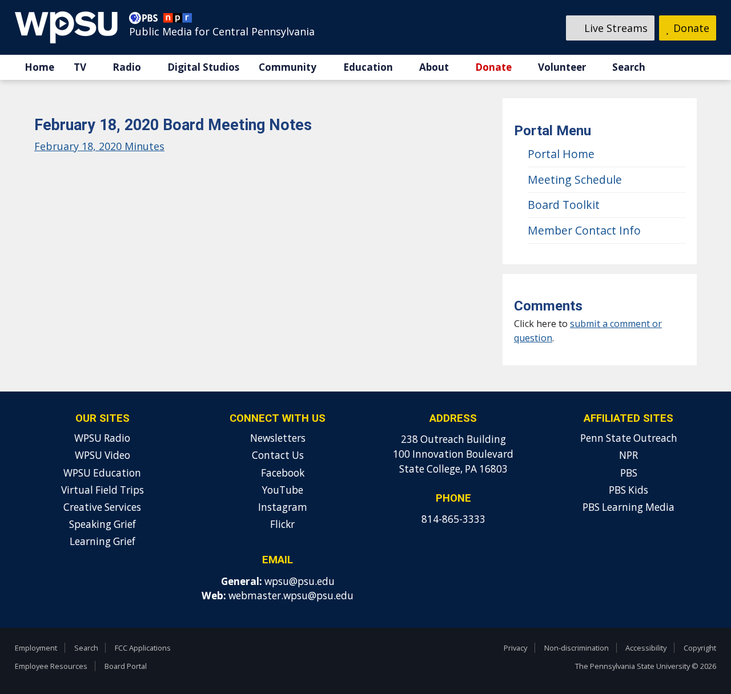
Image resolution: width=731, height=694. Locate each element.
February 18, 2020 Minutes (99, 146)
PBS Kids (628, 490)
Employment (36, 648)
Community (287, 67)
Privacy (515, 648)
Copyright (700, 648)
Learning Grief (102, 541)
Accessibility (645, 648)
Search (628, 67)
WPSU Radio (102, 438)
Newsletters (278, 438)
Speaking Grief (102, 524)
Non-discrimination (576, 648)
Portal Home (561, 154)
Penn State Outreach (628, 438)
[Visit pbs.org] (146, 20)
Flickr (281, 524)
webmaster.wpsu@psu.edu (291, 595)
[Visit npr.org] (177, 20)
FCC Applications (143, 648)
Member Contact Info (584, 230)
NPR (628, 455)
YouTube (281, 490)
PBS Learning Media (628, 507)
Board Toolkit (564, 204)
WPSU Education (102, 472)
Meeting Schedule (575, 179)
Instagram (281, 507)
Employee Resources (51, 666)
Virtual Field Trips (102, 490)
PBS (628, 472)
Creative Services (102, 507)
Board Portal (126, 666)
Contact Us (278, 455)
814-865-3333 (453, 519)
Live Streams (614, 28)
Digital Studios (203, 67)
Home (39, 67)
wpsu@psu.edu (299, 581)
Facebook (281, 472)
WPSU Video (102, 455)
